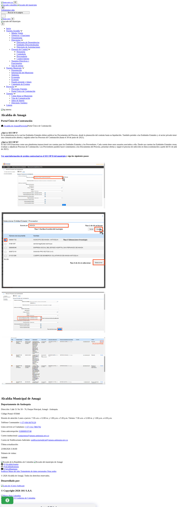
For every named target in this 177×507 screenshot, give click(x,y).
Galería (9, 105)
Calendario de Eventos (20, 84)
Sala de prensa (17, 66)
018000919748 (25, 431)
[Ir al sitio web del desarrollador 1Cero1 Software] (12, 486)
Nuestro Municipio (14, 68)
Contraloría (21, 54)
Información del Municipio (22, 73)
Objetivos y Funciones (20, 35)
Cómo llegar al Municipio (21, 96)
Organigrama (16, 38)
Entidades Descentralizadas (28, 45)
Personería (21, 52)
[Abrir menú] (3, 7)
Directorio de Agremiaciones (28, 47)
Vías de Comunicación (20, 98)
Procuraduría (22, 56)
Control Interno (23, 59)
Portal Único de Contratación (23, 91)
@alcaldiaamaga (10, 469)
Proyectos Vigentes (19, 89)
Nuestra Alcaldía (13, 31)
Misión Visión (17, 33)
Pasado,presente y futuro (21, 82)
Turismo (9, 93)
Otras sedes (51, 471)
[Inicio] (27, 5)
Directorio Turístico (19, 103)
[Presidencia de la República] (9, 5)
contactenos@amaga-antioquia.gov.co (33, 436)
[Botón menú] (12, 19)
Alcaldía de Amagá (11, 126)
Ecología (15, 80)
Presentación (16, 70)
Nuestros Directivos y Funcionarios (20, 62)
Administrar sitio (8, 10)
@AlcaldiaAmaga (11, 464)
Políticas (4, 471)
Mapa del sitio (14, 471)
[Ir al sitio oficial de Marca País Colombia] (11, 496)
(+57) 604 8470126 (28, 422)
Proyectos (10, 86)
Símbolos (15, 75)
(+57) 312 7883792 (33, 427)
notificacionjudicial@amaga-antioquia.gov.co (49, 440)
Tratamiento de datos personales (33, 471)
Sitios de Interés (17, 100)
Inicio (8, 28)
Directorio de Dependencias (28, 42)
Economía (15, 77)
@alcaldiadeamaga (11, 467)
